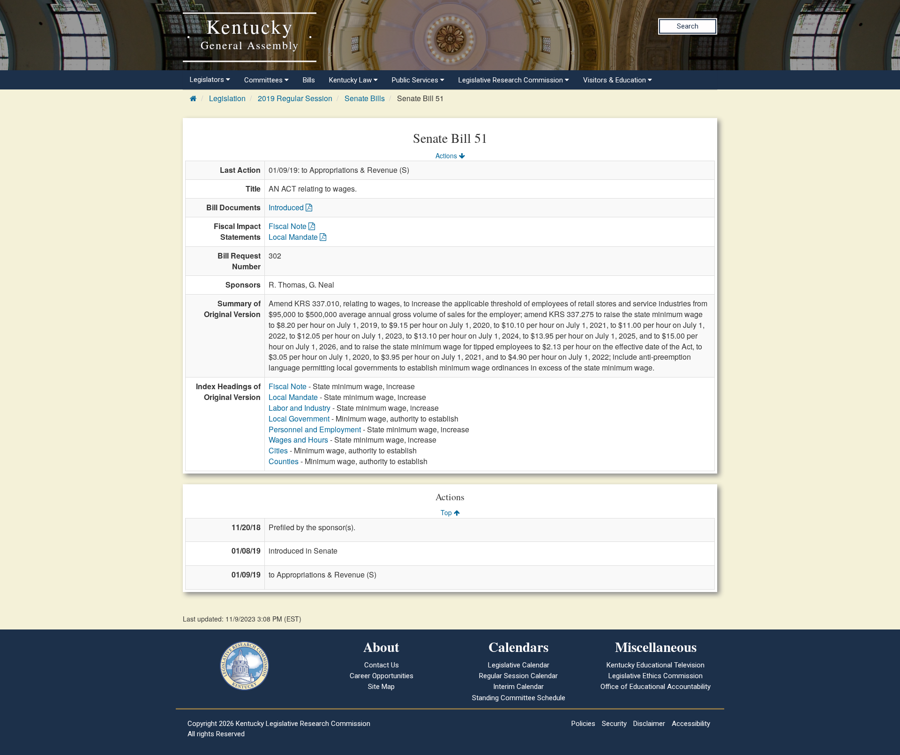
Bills (309, 80)
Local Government (299, 418)
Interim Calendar (518, 686)
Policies (583, 723)
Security (614, 723)
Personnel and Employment (315, 429)
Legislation (227, 98)
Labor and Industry (299, 407)
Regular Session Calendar (518, 676)
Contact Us (381, 665)
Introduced (287, 207)
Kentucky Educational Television (656, 665)
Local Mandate (294, 236)
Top (447, 512)
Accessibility (691, 723)
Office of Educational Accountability (655, 686)
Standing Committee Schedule (518, 698)
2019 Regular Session (295, 98)
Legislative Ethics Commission (655, 676)
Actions (447, 155)
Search (687, 26)
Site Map (381, 686)
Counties (284, 461)
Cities (278, 450)
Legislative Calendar (518, 665)
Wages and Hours (298, 439)
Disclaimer (649, 723)
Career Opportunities (381, 676)
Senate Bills (365, 98)
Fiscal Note (288, 226)
